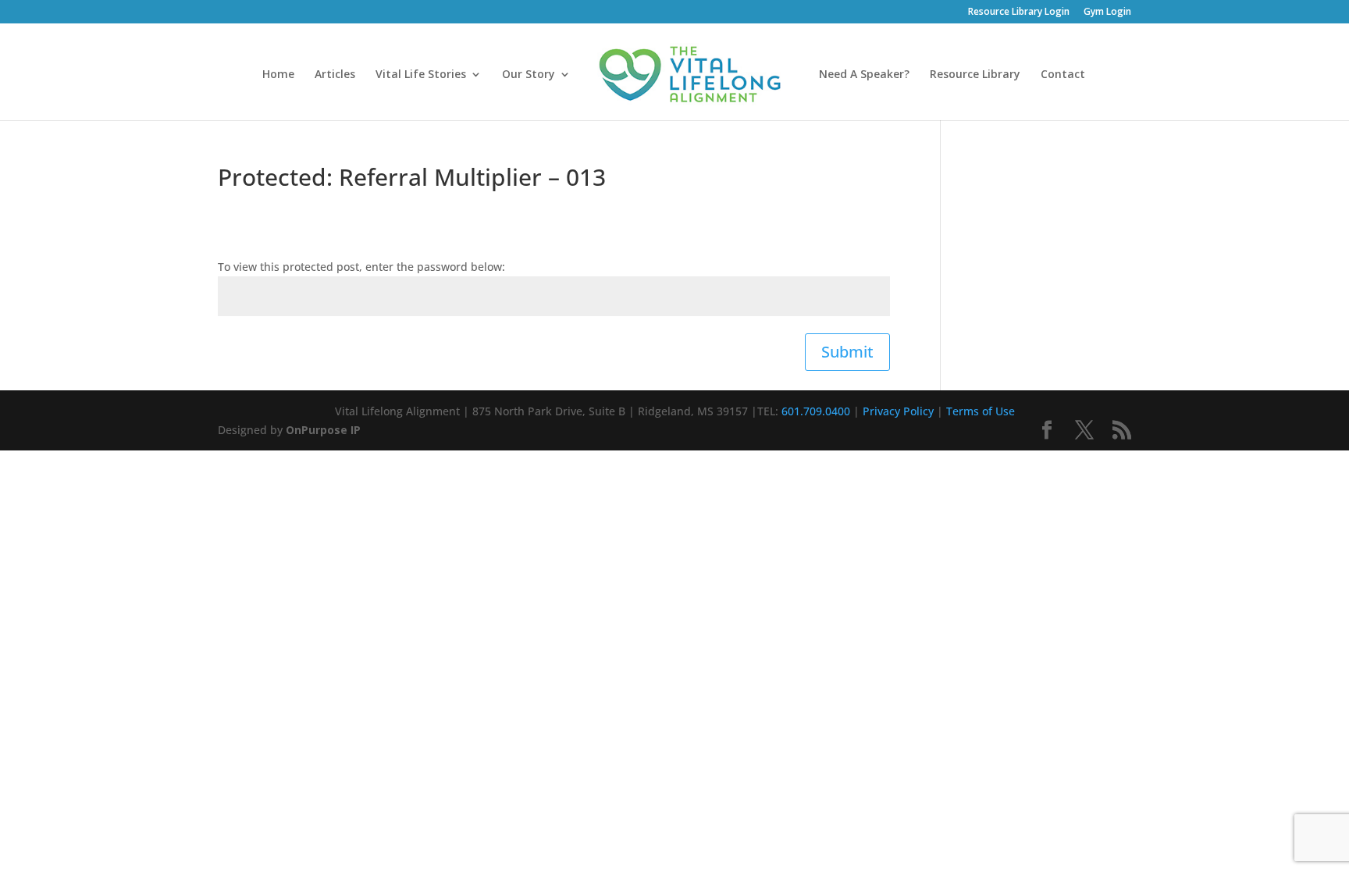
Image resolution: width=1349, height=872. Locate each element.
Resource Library (975, 75)
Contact (1063, 75)
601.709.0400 (815, 411)
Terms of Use (980, 411)
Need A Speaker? (864, 75)
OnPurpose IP (323, 429)
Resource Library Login (1019, 12)
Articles (335, 75)
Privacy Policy (898, 411)
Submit (847, 351)
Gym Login (1107, 12)
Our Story (528, 75)
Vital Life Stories (421, 75)
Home (278, 75)
